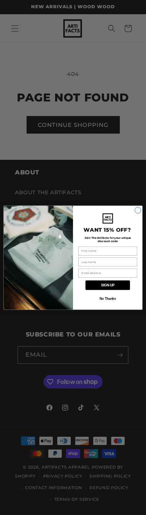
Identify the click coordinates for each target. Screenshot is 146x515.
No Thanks (108, 299)
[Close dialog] (138, 210)
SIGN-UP (108, 285)
